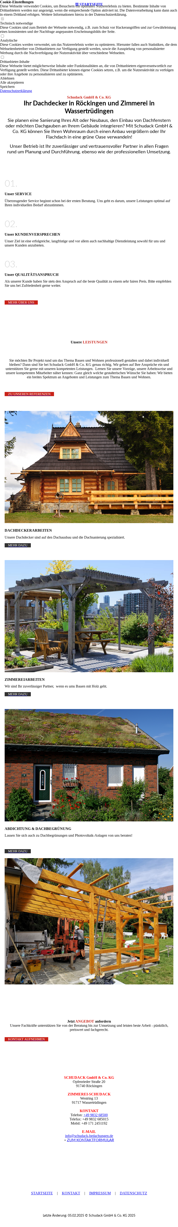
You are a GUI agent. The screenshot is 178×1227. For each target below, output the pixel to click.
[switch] (2, 19)
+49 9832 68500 (95, 1115)
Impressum (100, 1193)
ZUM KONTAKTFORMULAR (90, 1140)
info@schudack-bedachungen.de (89, 1136)
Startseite (42, 1193)
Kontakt (71, 1193)
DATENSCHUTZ (133, 1193)
